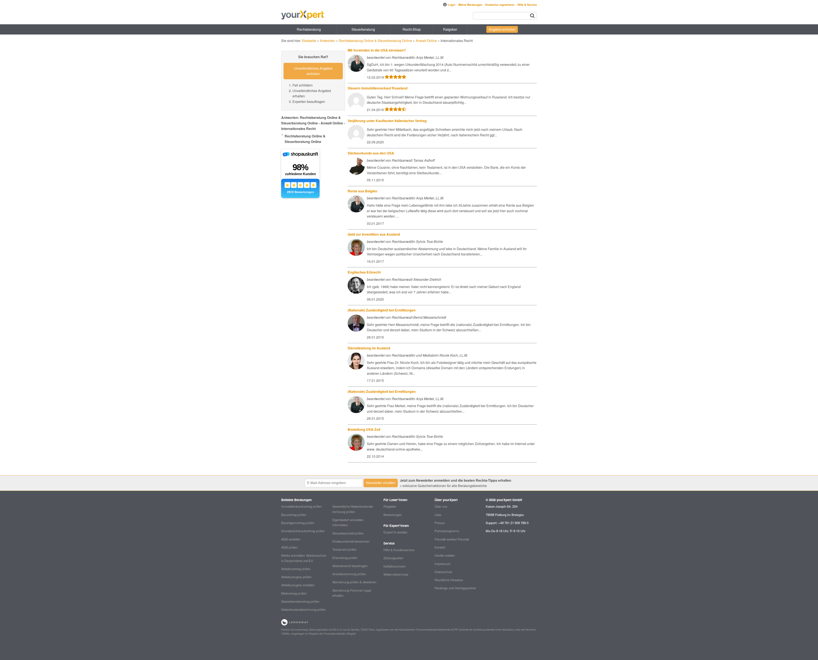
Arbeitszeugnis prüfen (296, 577)
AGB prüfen (289, 547)
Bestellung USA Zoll (364, 429)
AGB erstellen (290, 539)
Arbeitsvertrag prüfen (295, 568)
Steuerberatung (363, 29)
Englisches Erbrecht (364, 272)
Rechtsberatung (309, 29)
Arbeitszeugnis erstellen (297, 585)
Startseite (309, 40)
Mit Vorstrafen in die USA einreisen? (377, 50)
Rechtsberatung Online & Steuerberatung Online (375, 40)
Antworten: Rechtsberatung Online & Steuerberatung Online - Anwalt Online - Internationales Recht (313, 123)
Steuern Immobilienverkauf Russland (378, 88)
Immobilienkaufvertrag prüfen (301, 506)
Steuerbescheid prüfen (348, 533)
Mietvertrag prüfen (294, 593)
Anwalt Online (426, 40)
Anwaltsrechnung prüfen (349, 574)
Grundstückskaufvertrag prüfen (303, 531)
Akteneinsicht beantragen (349, 565)
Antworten (327, 40)
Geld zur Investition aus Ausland (374, 234)
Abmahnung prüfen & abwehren (354, 582)
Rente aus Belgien (362, 191)
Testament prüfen (344, 549)
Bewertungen (392, 514)
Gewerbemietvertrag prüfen (300, 601)
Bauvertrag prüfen (293, 514)
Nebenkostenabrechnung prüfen (303, 609)
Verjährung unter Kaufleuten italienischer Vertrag (387, 120)
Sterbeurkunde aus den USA (371, 153)
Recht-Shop (412, 29)
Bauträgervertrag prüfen (297, 522)
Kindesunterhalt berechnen (350, 541)
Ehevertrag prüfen (344, 557)
